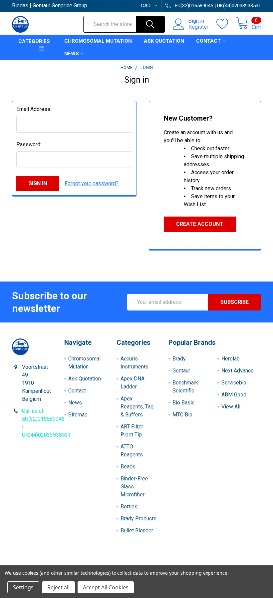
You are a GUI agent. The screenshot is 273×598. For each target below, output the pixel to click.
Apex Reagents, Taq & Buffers (137, 406)
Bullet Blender (137, 530)
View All (230, 406)
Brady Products (138, 518)
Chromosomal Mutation (98, 41)
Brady (179, 358)
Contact (208, 41)
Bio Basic (183, 402)
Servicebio (233, 382)
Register (198, 27)
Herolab (230, 358)
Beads (128, 466)
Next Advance (237, 370)
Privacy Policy (230, 562)
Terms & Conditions (43, 562)
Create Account (199, 224)
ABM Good (233, 394)
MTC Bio (182, 414)
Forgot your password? (92, 183)
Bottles (129, 506)
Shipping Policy (105, 562)
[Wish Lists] (226, 24)
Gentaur (181, 370)
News (71, 54)
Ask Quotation (164, 41)
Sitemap (78, 414)
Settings (23, 587)
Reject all (58, 587)
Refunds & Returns (167, 562)
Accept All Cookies (106, 587)
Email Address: (33, 109)
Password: (28, 144)
